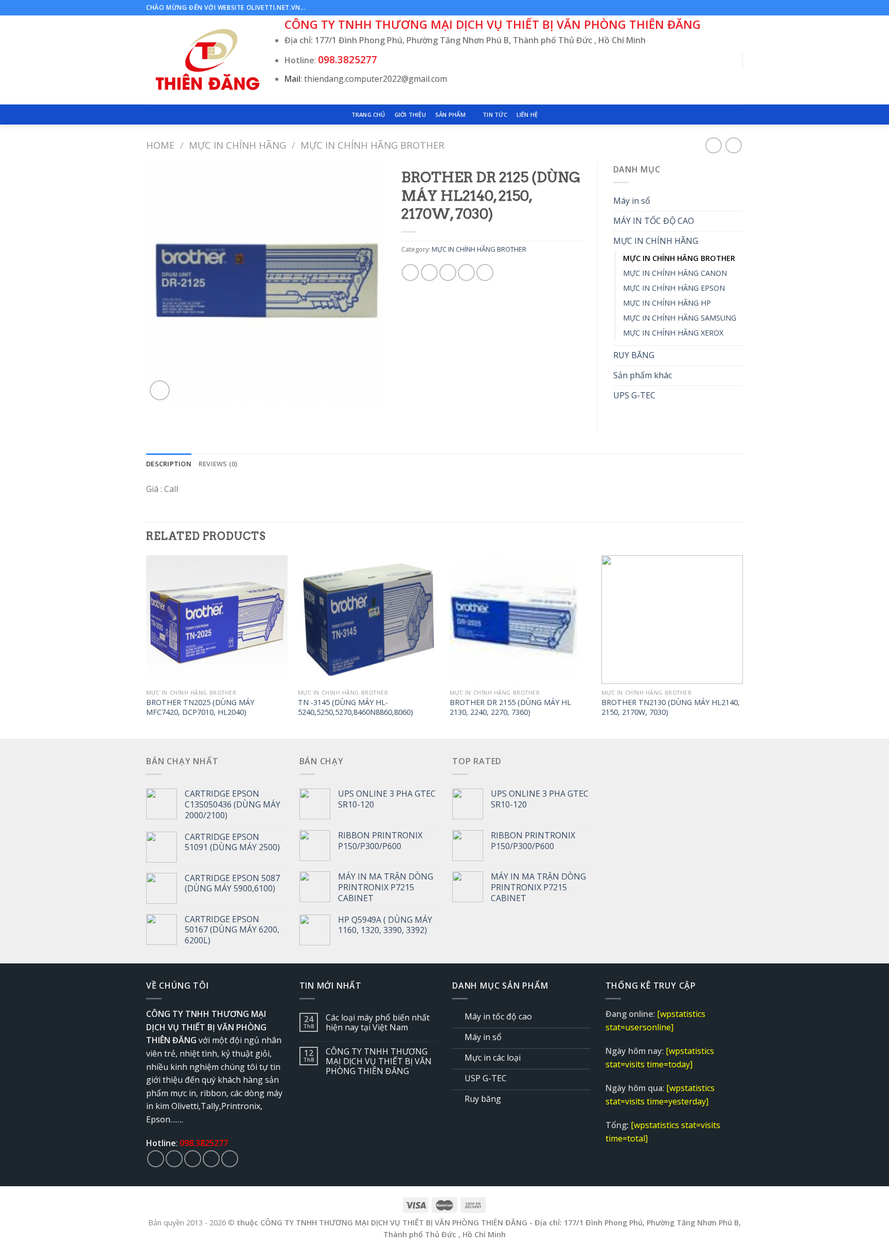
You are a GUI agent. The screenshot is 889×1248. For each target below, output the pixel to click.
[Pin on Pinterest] (466, 272)
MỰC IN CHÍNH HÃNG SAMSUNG (679, 318)
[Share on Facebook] (410, 272)
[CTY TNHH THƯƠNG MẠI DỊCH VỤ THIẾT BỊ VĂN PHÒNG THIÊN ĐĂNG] (207, 60)
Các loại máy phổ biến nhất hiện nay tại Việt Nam (378, 1022)
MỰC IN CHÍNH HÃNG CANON (675, 273)
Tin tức (495, 114)
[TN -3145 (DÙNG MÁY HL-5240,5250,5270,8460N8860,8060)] (368, 619)
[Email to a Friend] (447, 272)
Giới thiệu (410, 114)
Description (168, 463)
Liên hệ (527, 114)
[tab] (168, 463)
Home (160, 144)
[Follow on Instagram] (718, 7)
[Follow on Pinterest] (229, 1158)
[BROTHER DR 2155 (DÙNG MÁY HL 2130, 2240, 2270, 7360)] (520, 619)
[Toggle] (739, 201)
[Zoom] (160, 390)
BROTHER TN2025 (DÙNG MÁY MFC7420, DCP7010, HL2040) (200, 707)
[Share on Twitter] (429, 272)
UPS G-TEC (634, 395)
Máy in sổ (631, 200)
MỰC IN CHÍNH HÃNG (237, 144)
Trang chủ (368, 114)
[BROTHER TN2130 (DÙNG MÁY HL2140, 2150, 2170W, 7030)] (672, 619)
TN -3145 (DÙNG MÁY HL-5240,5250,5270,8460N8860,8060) (355, 707)
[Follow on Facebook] (708, 7)
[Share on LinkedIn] (484, 272)
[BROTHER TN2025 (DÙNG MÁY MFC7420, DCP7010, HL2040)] (217, 619)
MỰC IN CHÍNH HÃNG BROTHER (372, 144)
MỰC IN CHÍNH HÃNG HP (667, 303)
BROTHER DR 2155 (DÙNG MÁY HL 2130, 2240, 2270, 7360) (510, 707)
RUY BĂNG (633, 355)
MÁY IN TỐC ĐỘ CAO (653, 220)
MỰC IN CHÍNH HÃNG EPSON (674, 288)
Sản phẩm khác (642, 375)
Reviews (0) (218, 463)
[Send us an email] (738, 7)
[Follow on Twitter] (728, 7)
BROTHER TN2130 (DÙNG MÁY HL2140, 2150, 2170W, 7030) (670, 707)
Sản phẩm (450, 114)
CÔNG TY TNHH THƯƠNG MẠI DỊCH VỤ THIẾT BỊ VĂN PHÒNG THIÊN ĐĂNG (379, 1062)
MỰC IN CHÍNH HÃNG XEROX (673, 333)
